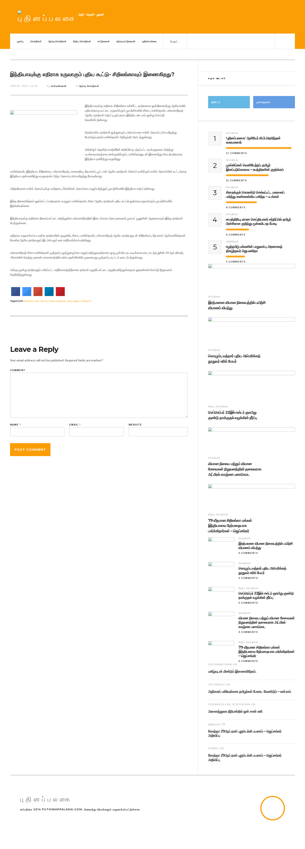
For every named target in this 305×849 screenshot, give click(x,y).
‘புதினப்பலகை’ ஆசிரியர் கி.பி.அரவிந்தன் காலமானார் (253, 140)
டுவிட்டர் (215, 102)
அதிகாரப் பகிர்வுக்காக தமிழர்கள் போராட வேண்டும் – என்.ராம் (249, 691)
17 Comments (236, 153)
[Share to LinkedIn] (49, 294)
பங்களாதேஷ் (73, 301)
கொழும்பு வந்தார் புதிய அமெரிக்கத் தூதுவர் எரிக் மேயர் (234, 358)
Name (15, 424)
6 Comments (236, 234)
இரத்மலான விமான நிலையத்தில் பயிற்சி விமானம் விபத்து (236, 305)
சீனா (37, 301)
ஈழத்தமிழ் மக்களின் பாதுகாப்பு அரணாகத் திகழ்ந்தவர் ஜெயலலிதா (254, 248)
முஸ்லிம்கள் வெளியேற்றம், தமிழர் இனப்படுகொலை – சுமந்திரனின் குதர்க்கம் (255, 167)
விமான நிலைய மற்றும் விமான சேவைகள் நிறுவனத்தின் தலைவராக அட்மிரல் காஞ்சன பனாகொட (234, 469)
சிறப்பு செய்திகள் (82, 41)
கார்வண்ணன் (59, 86)
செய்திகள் (36, 41)
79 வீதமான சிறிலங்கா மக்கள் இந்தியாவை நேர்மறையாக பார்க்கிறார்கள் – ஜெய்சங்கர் (230, 525)
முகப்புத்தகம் (263, 102)
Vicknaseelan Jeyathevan (229, 704)
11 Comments (236, 180)
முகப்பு (20, 41)
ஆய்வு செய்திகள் (57, 41)
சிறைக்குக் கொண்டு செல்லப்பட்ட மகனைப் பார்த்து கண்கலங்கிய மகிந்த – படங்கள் (255, 194)
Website (135, 424)
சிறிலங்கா (28, 301)
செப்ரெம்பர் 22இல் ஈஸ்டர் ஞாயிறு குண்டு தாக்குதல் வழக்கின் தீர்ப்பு (232, 415)
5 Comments (236, 261)
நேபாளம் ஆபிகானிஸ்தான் (52, 301)
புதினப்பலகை (46, 799)
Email (75, 424)
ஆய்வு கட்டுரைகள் (125, 41)
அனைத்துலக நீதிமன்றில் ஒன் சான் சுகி (235, 711)
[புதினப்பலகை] (46, 16)
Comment (17, 370)
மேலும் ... (175, 41)
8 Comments (236, 207)
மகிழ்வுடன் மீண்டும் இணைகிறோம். (232, 671)
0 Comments (248, 553)
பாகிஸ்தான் (85, 301)
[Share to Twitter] (26, 294)
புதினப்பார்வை (149, 41)
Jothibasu (216, 684)
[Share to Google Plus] (37, 294)
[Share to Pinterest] (60, 294)
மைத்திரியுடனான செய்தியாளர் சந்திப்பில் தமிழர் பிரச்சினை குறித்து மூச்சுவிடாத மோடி (258, 221)
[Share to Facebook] (15, 294)
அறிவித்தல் (232, 241)
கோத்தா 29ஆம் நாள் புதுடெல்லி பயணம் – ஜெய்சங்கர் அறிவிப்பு (244, 733)
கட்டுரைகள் (104, 41)
